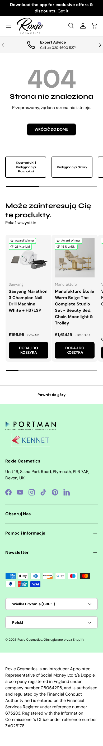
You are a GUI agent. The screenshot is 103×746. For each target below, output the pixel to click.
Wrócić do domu (51, 129)
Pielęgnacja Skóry (72, 167)
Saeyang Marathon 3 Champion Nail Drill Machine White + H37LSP (28, 301)
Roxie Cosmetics (29, 640)
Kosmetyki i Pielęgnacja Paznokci (26, 167)
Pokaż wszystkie (20, 222)
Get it (63, 11)
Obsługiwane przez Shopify (64, 640)
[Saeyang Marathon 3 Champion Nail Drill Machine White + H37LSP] (28, 257)
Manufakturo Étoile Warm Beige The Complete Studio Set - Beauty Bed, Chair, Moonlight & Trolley (74, 307)
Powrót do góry (52, 394)
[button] (94, 26)
